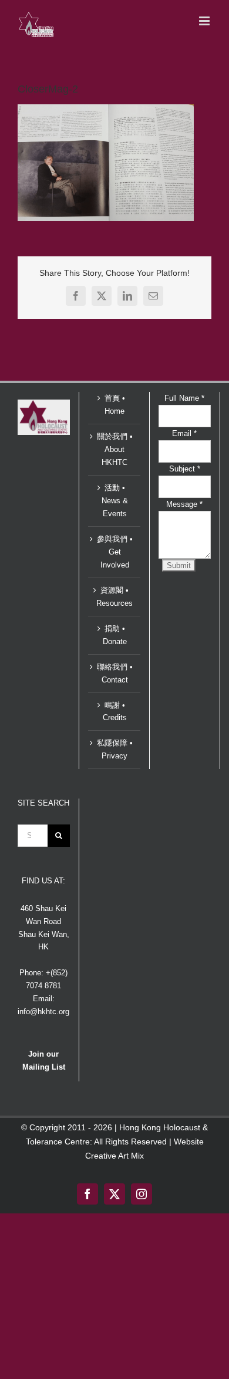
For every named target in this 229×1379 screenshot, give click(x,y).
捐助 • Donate (115, 635)
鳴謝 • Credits (115, 712)
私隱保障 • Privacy (115, 749)
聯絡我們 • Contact (115, 673)
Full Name (184, 398)
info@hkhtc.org (43, 1011)
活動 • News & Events (115, 500)
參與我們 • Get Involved (115, 552)
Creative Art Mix (114, 1155)
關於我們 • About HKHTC (115, 449)
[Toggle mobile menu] (205, 21)
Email (184, 433)
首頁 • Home (115, 404)
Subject (184, 468)
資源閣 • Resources (114, 597)
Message (184, 504)
